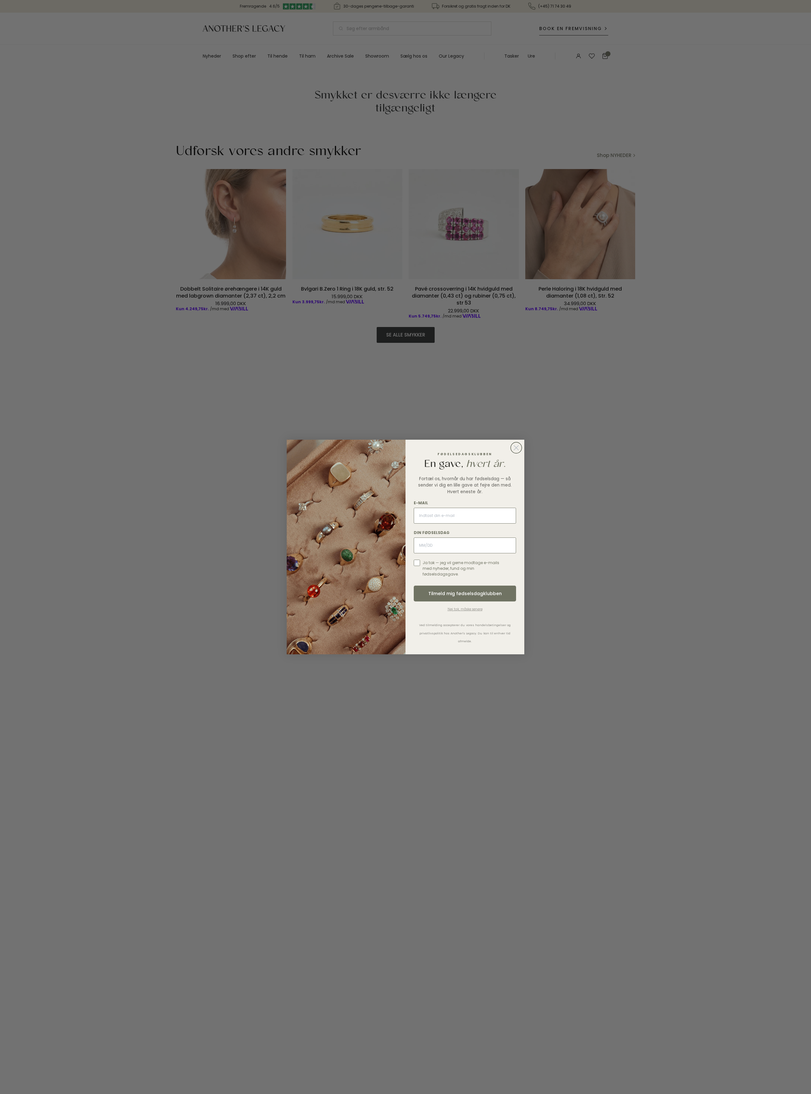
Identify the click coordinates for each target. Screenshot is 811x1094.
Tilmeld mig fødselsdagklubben (465, 593)
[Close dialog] (516, 447)
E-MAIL (421, 503)
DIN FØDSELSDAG (432, 532)
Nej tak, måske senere (465, 609)
